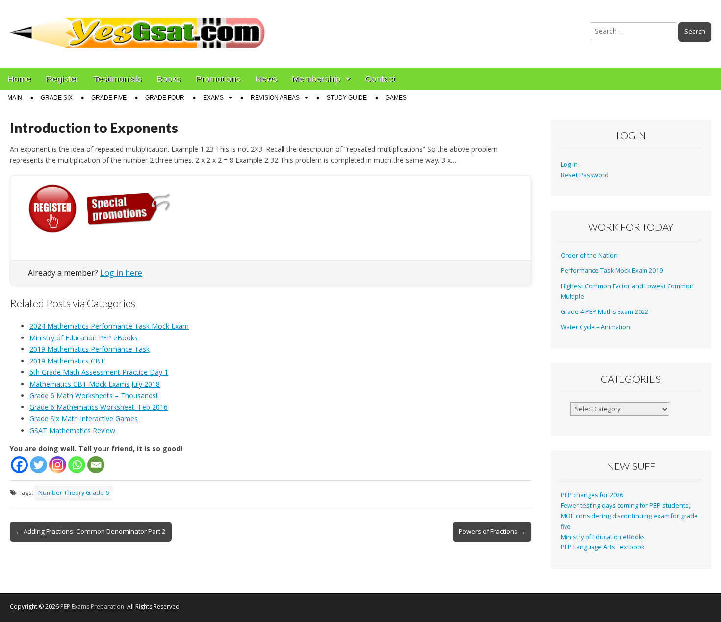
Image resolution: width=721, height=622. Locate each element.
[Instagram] (57, 464)
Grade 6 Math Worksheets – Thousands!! (94, 395)
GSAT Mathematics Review (72, 430)
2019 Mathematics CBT (66, 360)
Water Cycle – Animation (595, 327)
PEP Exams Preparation (92, 606)
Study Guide (347, 97)
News (266, 79)
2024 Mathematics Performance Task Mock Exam (109, 326)
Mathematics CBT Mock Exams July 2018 (94, 384)
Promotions (218, 79)
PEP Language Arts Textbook (602, 547)
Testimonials (117, 79)
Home (19, 79)
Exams (213, 97)
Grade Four (164, 97)
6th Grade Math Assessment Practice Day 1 (98, 372)
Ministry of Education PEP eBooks (83, 337)
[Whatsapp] (76, 464)
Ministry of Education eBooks (603, 537)
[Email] (95, 464)
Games (396, 97)
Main (14, 97)
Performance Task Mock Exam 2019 (612, 270)
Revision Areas (275, 97)
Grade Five (109, 97)
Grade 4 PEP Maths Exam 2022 (604, 312)
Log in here (121, 272)
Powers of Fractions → (492, 531)
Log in (569, 164)
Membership (316, 79)
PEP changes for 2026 (592, 495)
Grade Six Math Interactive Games (83, 418)
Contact (380, 79)
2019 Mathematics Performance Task (89, 349)
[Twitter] (38, 464)
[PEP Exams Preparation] (138, 26)
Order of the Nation (589, 255)
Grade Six (57, 97)
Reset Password (585, 175)
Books (168, 79)
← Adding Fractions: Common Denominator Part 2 (91, 531)
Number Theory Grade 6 (73, 493)
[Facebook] (19, 464)
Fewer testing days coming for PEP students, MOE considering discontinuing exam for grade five (629, 516)
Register (62, 79)
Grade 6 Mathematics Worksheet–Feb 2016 (98, 407)
